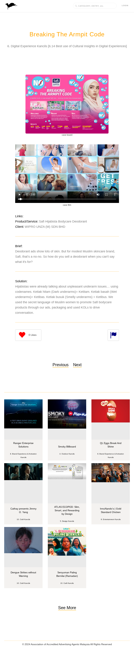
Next (77, 364)
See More (67, 607)
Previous (61, 364)
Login (125, 5)
